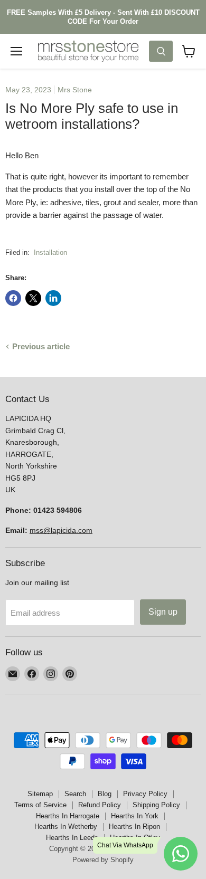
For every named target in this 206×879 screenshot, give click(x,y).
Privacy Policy (145, 794)
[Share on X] (33, 298)
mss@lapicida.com (61, 530)
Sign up (162, 611)
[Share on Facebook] (13, 298)
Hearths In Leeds (72, 838)
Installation (50, 252)
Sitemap (40, 794)
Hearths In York (134, 816)
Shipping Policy (156, 805)
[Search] (161, 51)
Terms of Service (40, 805)
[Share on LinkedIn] (53, 298)
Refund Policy (99, 805)
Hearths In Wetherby (65, 826)
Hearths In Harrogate (67, 816)
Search (75, 794)
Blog (104, 794)
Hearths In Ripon (134, 826)
